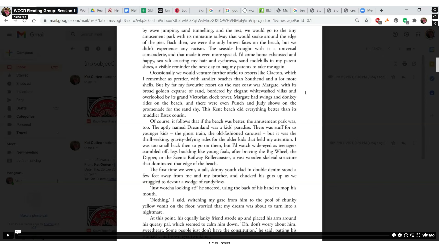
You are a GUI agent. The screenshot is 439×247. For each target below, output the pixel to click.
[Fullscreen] (418, 235)
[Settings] (400, 235)
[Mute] (393, 235)
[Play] (8, 235)
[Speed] (406, 235)
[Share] (435, 23)
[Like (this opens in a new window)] (435, 10)
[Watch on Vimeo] (428, 235)
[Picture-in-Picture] (412, 235)
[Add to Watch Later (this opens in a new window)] (435, 16)
